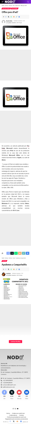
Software (14, 8)
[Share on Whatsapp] (11, 16)
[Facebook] (4, 394)
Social (4, 260)
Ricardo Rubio (9, 20)
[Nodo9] (10, 2)
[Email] (14, 16)
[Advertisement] (15, 65)
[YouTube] (17, 409)
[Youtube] (19, 394)
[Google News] (26, 394)
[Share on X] (8, 16)
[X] (11, 394)
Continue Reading (15, 341)
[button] (3, 2)
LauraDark (8, 273)
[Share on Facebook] (6, 16)
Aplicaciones (6, 8)
